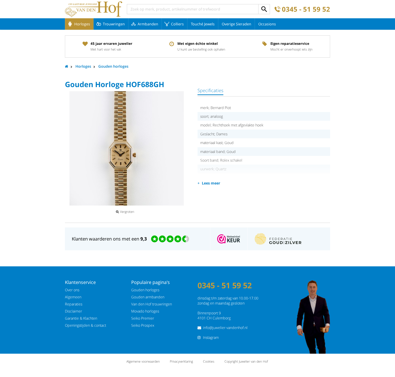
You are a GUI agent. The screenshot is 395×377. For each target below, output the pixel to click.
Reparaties (73, 304)
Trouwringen (114, 24)
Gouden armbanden (147, 296)
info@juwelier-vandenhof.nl (225, 327)
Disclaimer (73, 311)
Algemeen (73, 296)
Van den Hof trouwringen (151, 304)
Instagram (211, 337)
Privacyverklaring (181, 361)
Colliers (177, 24)
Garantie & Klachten (81, 318)
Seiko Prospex (142, 325)
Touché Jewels (203, 24)
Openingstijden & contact (85, 325)
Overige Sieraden (236, 24)
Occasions (267, 24)
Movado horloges (145, 311)
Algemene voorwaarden (143, 361)
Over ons (72, 289)
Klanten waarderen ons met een (109, 239)
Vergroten (127, 211)
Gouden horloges (113, 66)
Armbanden (148, 24)
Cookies (208, 361)
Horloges (82, 24)
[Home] (93, 9)
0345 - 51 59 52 (306, 9)
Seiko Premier (142, 318)
